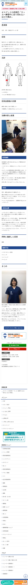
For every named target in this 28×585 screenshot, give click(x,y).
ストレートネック (7, 534)
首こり (4, 465)
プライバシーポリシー (8, 428)
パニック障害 (6, 452)
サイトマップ (6, 425)
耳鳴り (4, 520)
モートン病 (5, 500)
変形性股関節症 (6, 469)
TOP (4, 401)
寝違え (4, 537)
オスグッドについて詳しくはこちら (14, 328)
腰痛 (4, 493)
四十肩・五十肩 (6, 496)
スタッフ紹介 (6, 404)
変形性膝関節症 (6, 455)
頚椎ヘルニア (6, 507)
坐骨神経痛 (5, 531)
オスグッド (5, 462)
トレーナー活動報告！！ (9, 567)
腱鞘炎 (4, 503)
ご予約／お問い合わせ (8, 421)
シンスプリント (6, 458)
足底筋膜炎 (5, 517)
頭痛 (4, 548)
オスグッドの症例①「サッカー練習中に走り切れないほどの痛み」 (14, 391)
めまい (4, 524)
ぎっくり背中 (6, 541)
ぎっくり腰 (5, 544)
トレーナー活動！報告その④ (10, 560)
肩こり (4, 513)
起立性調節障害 (6, 479)
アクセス (5, 414)
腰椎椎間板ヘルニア (8, 527)
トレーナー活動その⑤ (8, 556)
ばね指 (4, 489)
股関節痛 (5, 510)
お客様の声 (5, 418)
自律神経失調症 (6, 448)
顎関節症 (5, 486)
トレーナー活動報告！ (8, 563)
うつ (4, 476)
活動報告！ (5, 573)
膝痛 (4, 483)
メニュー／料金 (6, 408)
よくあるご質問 (6, 411)
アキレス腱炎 (6, 472)
